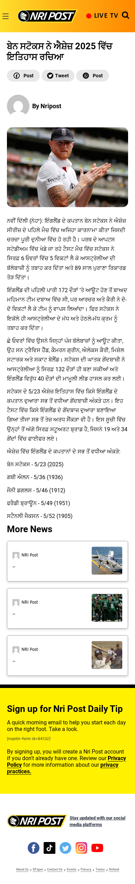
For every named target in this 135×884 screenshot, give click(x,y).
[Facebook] (23, 76)
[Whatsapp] (92, 76)
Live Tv (106, 15)
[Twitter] (58, 76)
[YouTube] (97, 847)
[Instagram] (81, 847)
